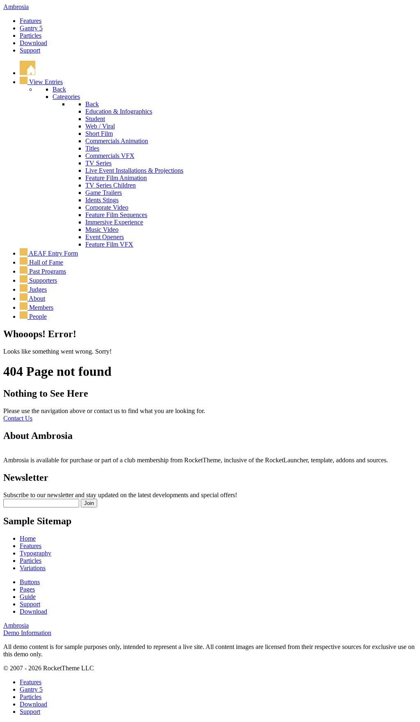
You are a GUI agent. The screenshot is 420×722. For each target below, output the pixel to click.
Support (30, 50)
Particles (30, 35)
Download (33, 42)
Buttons (30, 581)
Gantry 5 (31, 28)
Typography (35, 553)
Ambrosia (16, 6)
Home (28, 538)
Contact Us (17, 418)
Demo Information (27, 632)
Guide (28, 596)
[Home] (27, 72)
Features (30, 20)
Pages (27, 589)
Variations (33, 567)
